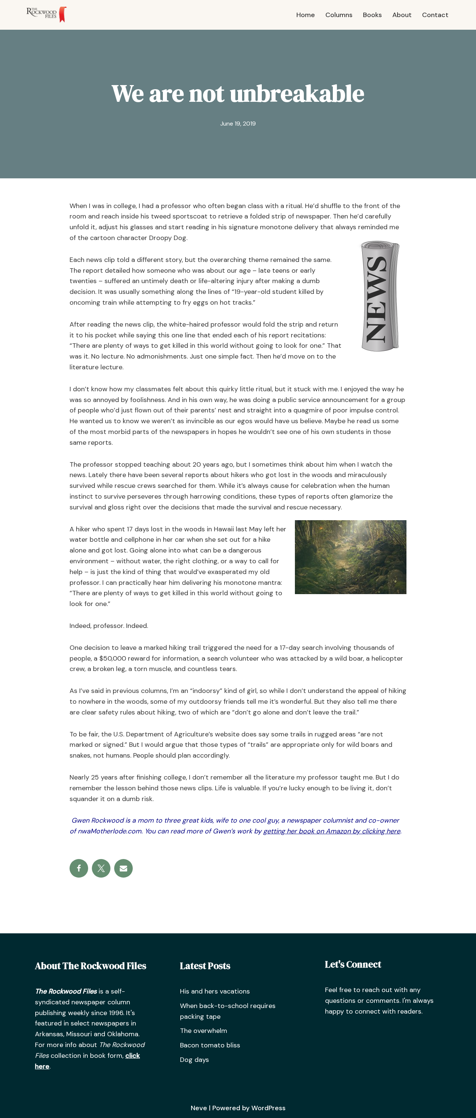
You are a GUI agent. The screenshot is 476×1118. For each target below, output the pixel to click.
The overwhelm (203, 1030)
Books (372, 14)
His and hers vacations (215, 991)
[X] (101, 868)
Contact (435, 14)
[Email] (123, 868)
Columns (339, 14)
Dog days (194, 1059)
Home (305, 14)
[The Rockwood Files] (50, 15)
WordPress (268, 1108)
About (402, 14)
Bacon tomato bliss (210, 1045)
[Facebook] (79, 868)
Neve (199, 1108)
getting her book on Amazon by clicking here (331, 831)
